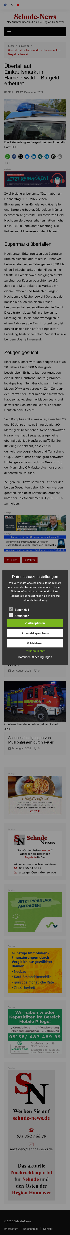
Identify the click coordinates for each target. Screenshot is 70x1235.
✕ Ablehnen (35, 643)
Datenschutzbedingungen (35, 657)
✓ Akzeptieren (35, 623)
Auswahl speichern (35, 633)
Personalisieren (35, 651)
